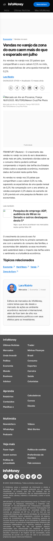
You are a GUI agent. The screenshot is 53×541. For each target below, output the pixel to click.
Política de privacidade (9, 461)
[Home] (15, 4)
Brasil (30, 355)
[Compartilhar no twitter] (23, 88)
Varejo (33, 267)
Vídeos (31, 424)
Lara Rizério (8, 77)
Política (6, 360)
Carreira (32, 371)
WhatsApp (8, 429)
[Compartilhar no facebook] (17, 88)
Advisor (7, 381)
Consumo (32, 360)
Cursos (31, 400)
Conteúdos (8, 401)
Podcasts (7, 434)
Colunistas (33, 381)
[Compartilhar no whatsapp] (10, 88)
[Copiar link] (42, 88)
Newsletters (42, 4)
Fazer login (8, 449)
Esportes (32, 366)
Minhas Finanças (36, 350)
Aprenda (8, 391)
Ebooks (31, 406)
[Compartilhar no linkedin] (29, 88)
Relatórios (8, 396)
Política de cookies (37, 449)
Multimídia (9, 418)
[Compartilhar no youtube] (39, 476)
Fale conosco (34, 463)
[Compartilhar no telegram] (36, 88)
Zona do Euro (9, 271)
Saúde (31, 376)
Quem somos (10, 454)
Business (7, 376)
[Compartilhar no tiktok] (33, 476)
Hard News (21, 267)
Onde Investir (10, 355)
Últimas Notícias (22, 10)
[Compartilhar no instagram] (5, 476)
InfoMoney (9, 339)
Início (6, 10)
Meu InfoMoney (42, 10)
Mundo (6, 371)
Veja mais (9, 444)
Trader (31, 345)
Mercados (8, 350)
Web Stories (34, 429)
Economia (7, 39)
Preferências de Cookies (36, 456)
